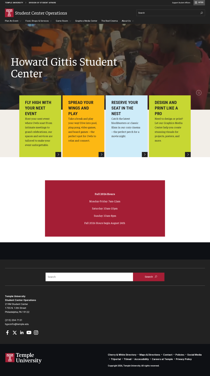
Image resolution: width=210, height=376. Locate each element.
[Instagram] (36, 332)
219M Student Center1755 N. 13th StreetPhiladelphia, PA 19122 (17, 308)
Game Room (62, 21)
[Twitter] (14, 332)
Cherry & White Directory (122, 354)
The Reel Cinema (109, 21)
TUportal (116, 359)
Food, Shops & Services (37, 21)
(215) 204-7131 (13, 320)
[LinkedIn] (21, 332)
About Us (126, 21)
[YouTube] (28, 332)
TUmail (127, 359)
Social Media (194, 354)
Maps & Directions (149, 354)
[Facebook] (7, 332)
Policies (179, 354)
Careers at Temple (162, 359)
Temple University (14, 3)
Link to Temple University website (23, 358)
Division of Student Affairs (42, 3)
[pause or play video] (198, 92)
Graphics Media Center (86, 21)
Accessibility (141, 359)
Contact (167, 354)
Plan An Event (11, 21)
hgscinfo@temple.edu (17, 324)
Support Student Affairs (181, 3)
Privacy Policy (184, 359)
